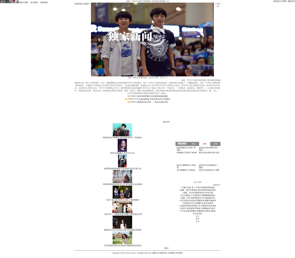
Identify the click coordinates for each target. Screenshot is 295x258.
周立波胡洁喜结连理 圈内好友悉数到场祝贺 (198, 200)
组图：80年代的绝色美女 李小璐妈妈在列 (198, 198)
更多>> (167, 248)
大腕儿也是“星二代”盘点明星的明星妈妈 (198, 187)
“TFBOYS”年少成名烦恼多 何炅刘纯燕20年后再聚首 (149, 99)
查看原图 (78, 4)
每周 (197, 219)
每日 (197, 216)
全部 (197, 221)
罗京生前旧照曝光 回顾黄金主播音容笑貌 (198, 211)
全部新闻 (171, 253)
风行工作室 (137, 78)
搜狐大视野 (23, 2)
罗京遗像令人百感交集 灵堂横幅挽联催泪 (198, 195)
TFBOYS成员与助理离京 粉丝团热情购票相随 (149, 96)
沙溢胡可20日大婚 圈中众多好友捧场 (198, 203)
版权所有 (163, 253)
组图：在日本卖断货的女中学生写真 (198, 193)
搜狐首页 (291, 1)
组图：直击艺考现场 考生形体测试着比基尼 (198, 190)
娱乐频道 (34, 2)
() (218, 6)
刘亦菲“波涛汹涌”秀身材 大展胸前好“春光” (198, 208)
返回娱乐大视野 (279, 1)
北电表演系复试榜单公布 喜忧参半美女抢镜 (198, 206)
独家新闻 (44, 2)
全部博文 (179, 253)
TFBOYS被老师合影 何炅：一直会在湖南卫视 (149, 102)
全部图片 (86, 4)
